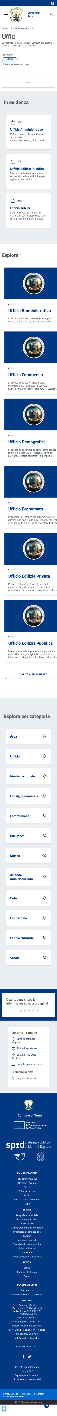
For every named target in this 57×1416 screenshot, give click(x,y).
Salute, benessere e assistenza (27, 1256)
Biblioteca (17, 835)
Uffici (10, 304)
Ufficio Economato (25, 508)
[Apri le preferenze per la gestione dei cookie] (6, 1410)
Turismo (27, 1236)
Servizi (27, 1209)
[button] (52, 3)
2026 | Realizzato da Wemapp (28, 1402)
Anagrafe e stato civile (27, 1215)
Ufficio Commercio (25, 374)
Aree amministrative (27, 1179)
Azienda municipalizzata (21, 876)
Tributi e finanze (27, 1248)
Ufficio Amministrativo (26, 129)
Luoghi (27, 1203)
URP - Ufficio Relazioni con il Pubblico (26, 1330)
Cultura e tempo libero (27, 1219)
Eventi (27, 1276)
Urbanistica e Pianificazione (27, 1232)
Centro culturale (22, 937)
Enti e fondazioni (27, 1191)
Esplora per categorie (27, 716)
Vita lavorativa (27, 1223)
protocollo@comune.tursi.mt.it (27, 1325)
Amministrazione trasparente (27, 1294)
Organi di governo (27, 1183)
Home (4, 28)
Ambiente (27, 1252)
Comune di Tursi (34, 14)
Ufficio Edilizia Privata (29, 575)
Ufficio (15, 756)
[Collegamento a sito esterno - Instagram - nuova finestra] (29, 1356)
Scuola (15, 957)
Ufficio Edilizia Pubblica (27, 168)
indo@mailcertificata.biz (27, 1338)
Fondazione (18, 918)
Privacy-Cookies (10, 1393)
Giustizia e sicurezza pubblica (27, 1244)
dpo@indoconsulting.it (27, 1334)
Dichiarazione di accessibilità (27, 1379)
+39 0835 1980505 (27, 1317)
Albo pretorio (27, 1290)
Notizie (26, 1268)
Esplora (10, 255)
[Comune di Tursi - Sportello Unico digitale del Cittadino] (16, 14)
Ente (13, 898)
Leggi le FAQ (27, 1371)
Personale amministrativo (27, 1199)
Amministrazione (19, 28)
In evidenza (16, 102)
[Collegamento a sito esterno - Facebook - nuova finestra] (23, 1356)
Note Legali (27, 1393)
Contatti (27, 1300)
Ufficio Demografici (26, 441)
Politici (27, 1195)
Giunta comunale (22, 776)
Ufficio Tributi (20, 207)
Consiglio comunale (24, 796)
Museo (15, 855)
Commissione (19, 815)
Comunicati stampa (27, 1272)
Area (13, 736)
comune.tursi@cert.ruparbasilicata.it (27, 1321)
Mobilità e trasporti (27, 1240)
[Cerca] (51, 14)
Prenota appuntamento (27, 1367)
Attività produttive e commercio (27, 1227)
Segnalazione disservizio (27, 1375)
